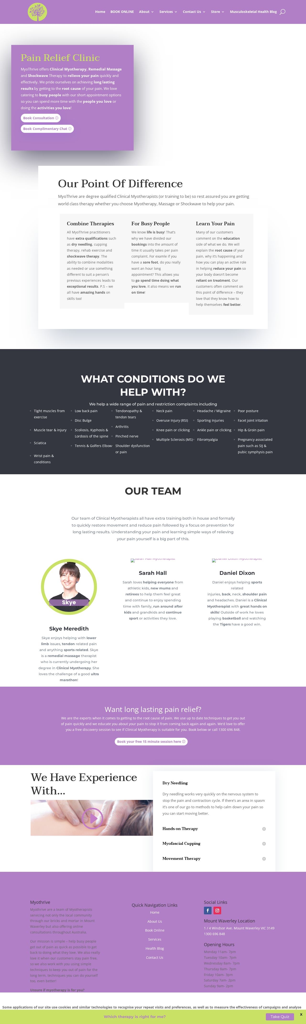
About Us (155, 921)
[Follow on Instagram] (217, 910)
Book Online (154, 930)
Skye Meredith (69, 628)
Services (154, 939)
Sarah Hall (153, 573)
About (144, 11)
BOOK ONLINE (122, 11)
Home (100, 11)
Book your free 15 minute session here (149, 741)
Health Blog (155, 948)
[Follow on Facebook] (208, 910)
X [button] (301, 1014)
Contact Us (192, 11)
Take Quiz (280, 1016)
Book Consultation (38, 118)
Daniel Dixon (237, 573)
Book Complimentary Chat (45, 128)
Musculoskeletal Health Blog (253, 11)
